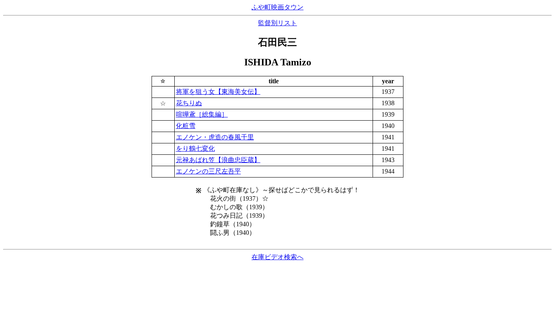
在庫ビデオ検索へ (277, 257)
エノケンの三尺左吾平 (208, 171)
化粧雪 (185, 125)
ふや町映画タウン (277, 7)
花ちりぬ (189, 103)
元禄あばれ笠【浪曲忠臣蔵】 (218, 159)
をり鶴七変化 (195, 148)
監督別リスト (277, 23)
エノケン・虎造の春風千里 (215, 137)
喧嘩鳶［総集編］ (202, 114)
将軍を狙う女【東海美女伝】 (218, 91)
